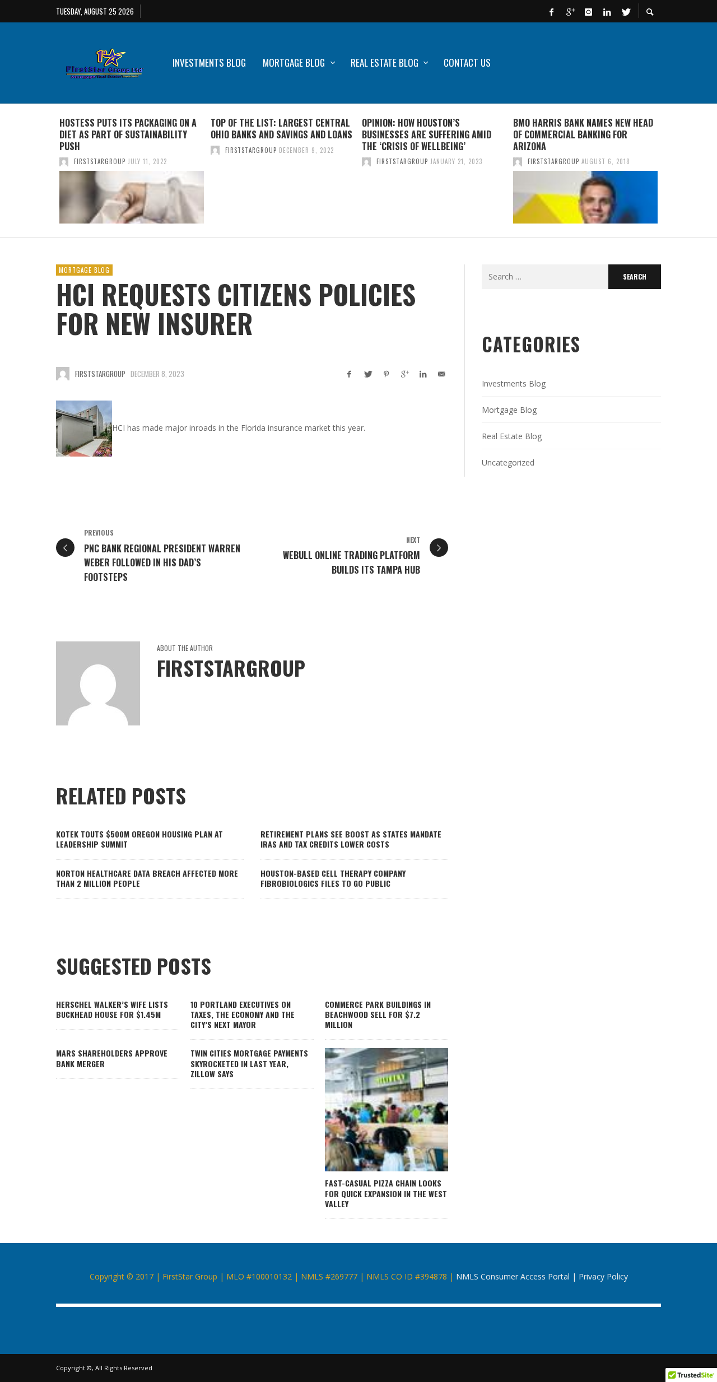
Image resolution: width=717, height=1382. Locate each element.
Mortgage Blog (84, 270)
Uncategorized (508, 462)
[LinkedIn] (606, 11)
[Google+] (569, 11)
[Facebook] (551, 11)
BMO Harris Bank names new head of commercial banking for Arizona (583, 134)
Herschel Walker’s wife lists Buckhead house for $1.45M (112, 1009)
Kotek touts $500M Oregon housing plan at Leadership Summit (139, 839)
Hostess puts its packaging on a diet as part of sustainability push (128, 134)
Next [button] (669, 175)
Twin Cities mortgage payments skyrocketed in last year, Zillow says (249, 1063)
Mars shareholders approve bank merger (111, 1058)
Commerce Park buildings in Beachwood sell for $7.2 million (378, 1014)
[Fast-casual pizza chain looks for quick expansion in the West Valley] (368, 1109)
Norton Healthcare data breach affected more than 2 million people (147, 878)
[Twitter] (625, 11)
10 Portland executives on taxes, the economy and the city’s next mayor (242, 1014)
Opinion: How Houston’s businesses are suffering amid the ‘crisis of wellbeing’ (426, 134)
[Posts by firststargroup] (63, 161)
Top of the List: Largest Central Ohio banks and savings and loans (281, 128)
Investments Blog (514, 383)
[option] (131, 170)
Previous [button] (47, 175)
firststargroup (99, 161)
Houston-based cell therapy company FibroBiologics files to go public (333, 878)
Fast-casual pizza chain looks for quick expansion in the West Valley (386, 1193)
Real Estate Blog (512, 436)
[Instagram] (588, 11)
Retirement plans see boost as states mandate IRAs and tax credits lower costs (350, 839)
